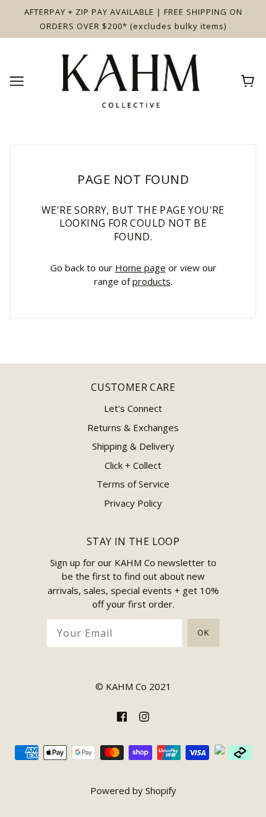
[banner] (131, 80)
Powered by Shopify (133, 790)
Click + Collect (133, 465)
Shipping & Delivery (133, 446)
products (151, 281)
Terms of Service (133, 484)
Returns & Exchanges (133, 427)
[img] (122, 716)
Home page (140, 267)
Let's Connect (133, 408)
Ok (203, 632)
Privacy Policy (133, 503)
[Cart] (249, 81)
